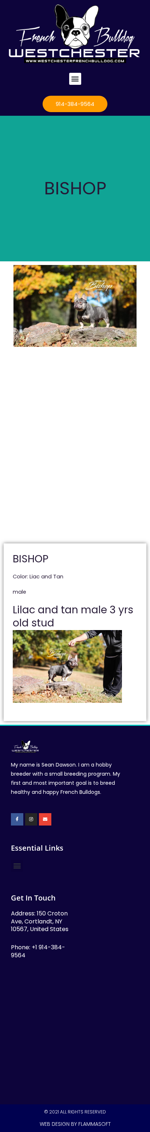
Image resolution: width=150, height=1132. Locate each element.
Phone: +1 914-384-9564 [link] (38, 951)
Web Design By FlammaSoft (75, 1124)
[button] (75, 79)
